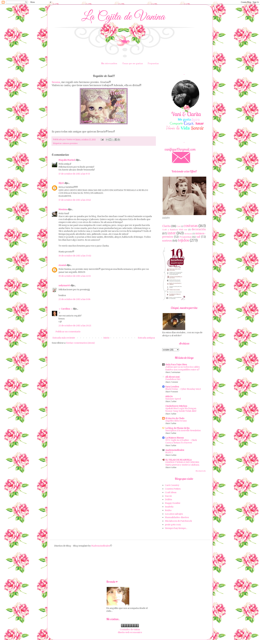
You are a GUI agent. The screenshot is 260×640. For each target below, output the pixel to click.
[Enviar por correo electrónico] (107, 139)
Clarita (166, 226)
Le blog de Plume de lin (177, 428)
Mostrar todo (201, 471)
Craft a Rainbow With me (174, 229)
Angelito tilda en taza (176, 421)
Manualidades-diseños (177, 517)
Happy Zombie (172, 503)
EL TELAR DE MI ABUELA (178, 459)
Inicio (106, 337)
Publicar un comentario (68, 331)
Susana (56, 82)
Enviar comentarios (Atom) (80, 342)
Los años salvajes (174, 514)
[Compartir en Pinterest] (118, 139)
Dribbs (168, 499)
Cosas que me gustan (132, 64)
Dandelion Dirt (172, 379)
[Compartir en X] (113, 139)
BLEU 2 (169, 452)
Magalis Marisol (67, 160)
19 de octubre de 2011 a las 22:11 (75, 276)
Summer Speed (173, 399)
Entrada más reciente (64, 337)
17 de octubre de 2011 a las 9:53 (74, 173)
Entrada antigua (146, 337)
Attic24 (169, 396)
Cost (179, 226)
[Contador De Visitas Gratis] (130, 626)
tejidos (183, 240)
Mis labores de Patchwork (178, 521)
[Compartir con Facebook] (115, 139)
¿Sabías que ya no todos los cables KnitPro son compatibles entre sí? (182, 368)
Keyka (168, 510)
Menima (63, 209)
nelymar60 (64, 285)
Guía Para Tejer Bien (176, 364)
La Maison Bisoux (174, 437)
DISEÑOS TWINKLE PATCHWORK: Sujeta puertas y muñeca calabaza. (182, 463)
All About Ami (172, 376)
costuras (191, 226)
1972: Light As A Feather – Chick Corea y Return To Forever (181, 441)
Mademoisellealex (100, 545)
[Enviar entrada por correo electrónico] (102, 139)
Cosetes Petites (173, 488)
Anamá (62, 265)
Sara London (172, 386)
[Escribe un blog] (110, 139)
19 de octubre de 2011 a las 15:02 (75, 255)
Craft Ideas (170, 492)
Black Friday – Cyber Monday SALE (183, 389)
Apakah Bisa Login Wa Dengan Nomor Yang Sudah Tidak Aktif (180, 409)
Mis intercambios (109, 64)
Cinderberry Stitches (176, 406)
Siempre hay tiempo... (176, 528)
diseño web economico (130, 632)
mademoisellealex (174, 450)
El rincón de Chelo (174, 418)
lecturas (188, 234)
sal (198, 236)
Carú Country (172, 485)
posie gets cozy (173, 524)
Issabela (169, 506)
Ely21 (61, 183)
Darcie (168, 496)
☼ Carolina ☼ (65, 308)
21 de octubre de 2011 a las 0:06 (74, 299)
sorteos (167, 240)
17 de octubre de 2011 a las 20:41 (75, 200)
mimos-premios (70, 143)
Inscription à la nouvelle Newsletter (183, 430)
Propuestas (153, 64)
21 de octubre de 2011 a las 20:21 (75, 325)
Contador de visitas (130, 629)
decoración (199, 229)
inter (171, 233)
